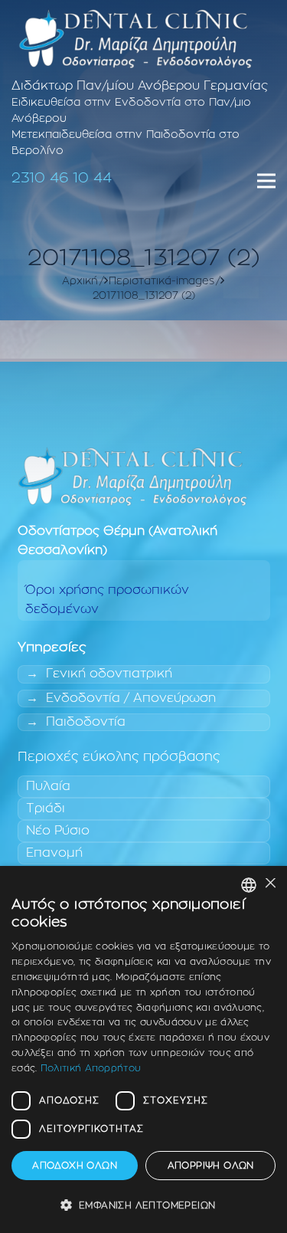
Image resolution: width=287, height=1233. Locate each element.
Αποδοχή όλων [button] (74, 1165)
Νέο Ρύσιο (58, 831)
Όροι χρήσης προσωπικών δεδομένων (107, 599)
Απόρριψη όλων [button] (211, 1165)
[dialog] (143, 1049)
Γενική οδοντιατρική (109, 673)
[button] (143, 1205)
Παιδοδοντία (86, 722)
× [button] (270, 884)
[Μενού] (266, 181)
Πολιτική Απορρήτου (91, 1068)
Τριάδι (45, 808)
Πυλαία (48, 786)
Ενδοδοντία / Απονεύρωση (131, 698)
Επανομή (54, 853)
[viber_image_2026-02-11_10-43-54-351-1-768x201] (135, 38)
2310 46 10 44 (61, 178)
